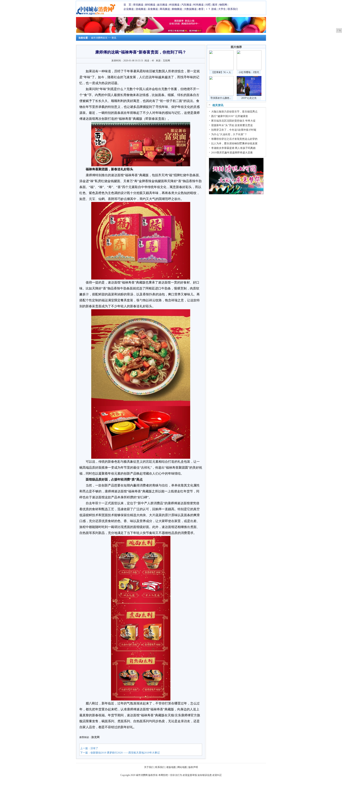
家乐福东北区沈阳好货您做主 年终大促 (233, 120)
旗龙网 (95, 737)
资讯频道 (138, 4)
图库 (215, 4)
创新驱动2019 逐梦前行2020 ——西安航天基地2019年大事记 (125, 752)
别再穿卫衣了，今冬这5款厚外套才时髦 (233, 129)
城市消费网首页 (99, 37)
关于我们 (149, 767)
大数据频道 (190, 9)
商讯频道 (165, 9)
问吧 (208, 4)
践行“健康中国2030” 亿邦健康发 (229, 116)
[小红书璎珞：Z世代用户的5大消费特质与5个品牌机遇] (249, 69)
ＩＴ (208, 9)
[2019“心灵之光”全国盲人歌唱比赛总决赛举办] (249, 95)
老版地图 (171, 767)
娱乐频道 (162, 4)
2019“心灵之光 (248, 98)
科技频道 (174, 4)
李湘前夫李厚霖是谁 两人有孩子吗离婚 (233, 148)
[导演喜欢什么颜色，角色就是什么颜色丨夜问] (221, 95)
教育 (201, 9)
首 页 (127, 4)
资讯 (113, 37)
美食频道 (153, 9)
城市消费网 (142, 775)
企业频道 (129, 9)
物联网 (223, 4)
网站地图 (182, 767)
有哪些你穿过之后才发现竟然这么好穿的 (234, 138)
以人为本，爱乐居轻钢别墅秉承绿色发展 (234, 143)
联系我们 (233, 9)
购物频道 (177, 9)
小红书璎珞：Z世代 (249, 72)
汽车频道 (186, 4)
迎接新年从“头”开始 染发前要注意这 (232, 125)
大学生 (222, 9)
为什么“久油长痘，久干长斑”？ (229, 134)
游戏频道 (141, 9)
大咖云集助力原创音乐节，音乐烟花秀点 (234, 111)
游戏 (213, 9)
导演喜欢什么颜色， (221, 98)
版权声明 (193, 767)
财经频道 (150, 4)
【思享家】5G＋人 (221, 72)
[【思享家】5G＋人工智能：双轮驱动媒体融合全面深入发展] (221, 69)
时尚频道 (198, 4)
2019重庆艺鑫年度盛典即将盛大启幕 (232, 152)
